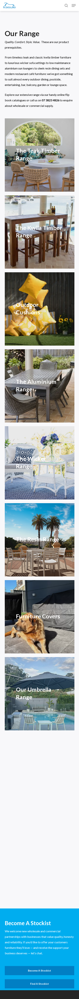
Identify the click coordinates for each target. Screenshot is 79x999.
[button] (74, 5)
